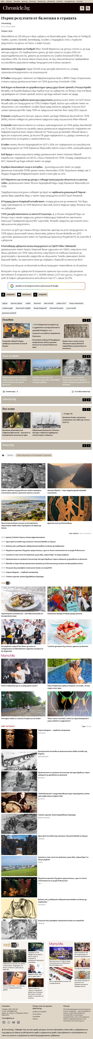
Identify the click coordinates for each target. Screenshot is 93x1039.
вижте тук (82, 1019)
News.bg (24, 1)
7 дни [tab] (83, 726)
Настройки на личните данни (73, 1021)
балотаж (37, 303)
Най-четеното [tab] (85, 533)
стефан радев (7, 308)
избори (4, 303)
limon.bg (79, 1)
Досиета (41, 778)
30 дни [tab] (88, 726)
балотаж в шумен (56, 308)
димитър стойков (9, 313)
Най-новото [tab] (74, 533)
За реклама (36, 1016)
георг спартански (76, 303)
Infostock (60, 1)
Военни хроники (44, 818)
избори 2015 (61, 303)
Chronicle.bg (6, 23)
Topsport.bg (41, 1)
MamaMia (17, 1)
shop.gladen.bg (69, 1)
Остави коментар (82, 391)
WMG (2, 1)
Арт (39, 883)
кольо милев (71, 308)
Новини (35, 1019)
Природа (41, 839)
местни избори (16, 303)
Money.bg (32, 1)
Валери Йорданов (40, 308)
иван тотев (48, 303)
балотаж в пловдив (23, 308)
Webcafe (9, 1)
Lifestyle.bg (51, 1)
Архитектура (43, 756)
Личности (42, 733)
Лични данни (37, 1014)
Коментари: (12, 391)
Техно (40, 862)
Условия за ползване (39, 1012)
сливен (28, 303)
